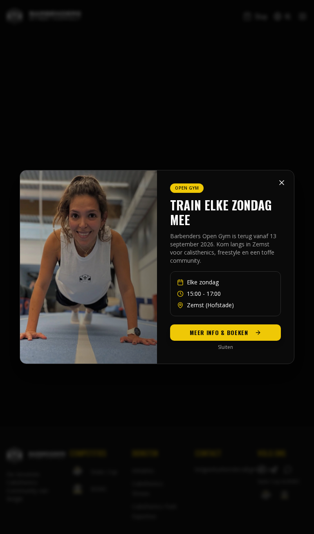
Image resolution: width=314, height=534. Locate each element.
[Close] (281, 182)
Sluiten (225, 347)
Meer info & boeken (219, 332)
